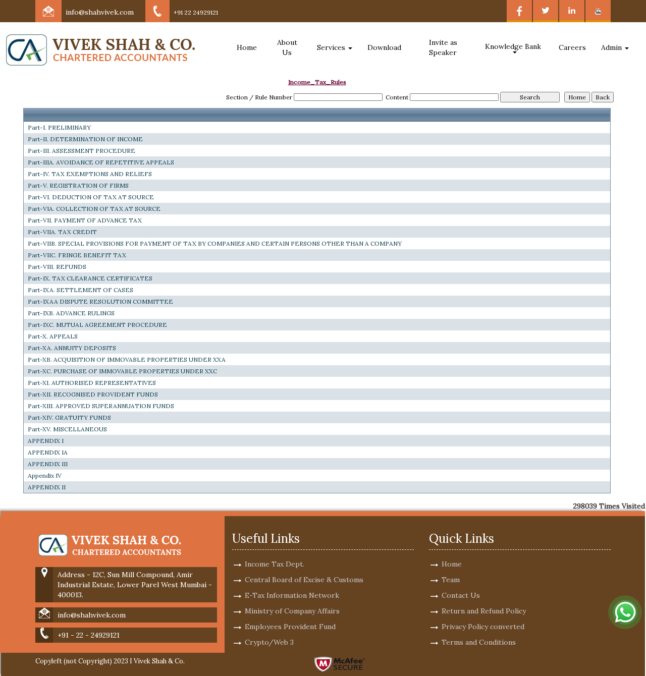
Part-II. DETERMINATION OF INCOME (85, 139)
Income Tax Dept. (274, 564)
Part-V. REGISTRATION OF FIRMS (78, 185)
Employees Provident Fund (290, 626)
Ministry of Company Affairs (292, 610)
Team (451, 579)
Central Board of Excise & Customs (304, 579)
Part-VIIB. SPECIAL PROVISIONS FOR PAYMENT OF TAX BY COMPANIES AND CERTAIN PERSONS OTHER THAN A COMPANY (215, 243)
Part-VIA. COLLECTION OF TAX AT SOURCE (94, 208)
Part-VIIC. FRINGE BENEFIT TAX (77, 255)
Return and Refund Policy (484, 610)
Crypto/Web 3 (269, 642)
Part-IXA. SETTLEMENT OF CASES (80, 290)
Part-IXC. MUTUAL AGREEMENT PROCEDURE (97, 324)
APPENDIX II (47, 487)
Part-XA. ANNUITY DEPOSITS (72, 348)
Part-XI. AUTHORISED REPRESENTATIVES (92, 382)
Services (332, 47)
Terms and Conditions (479, 642)
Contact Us (461, 595)
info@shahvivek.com (100, 12)
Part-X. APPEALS (53, 336)
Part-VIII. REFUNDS (57, 266)
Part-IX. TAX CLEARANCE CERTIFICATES (90, 278)
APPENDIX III (48, 464)
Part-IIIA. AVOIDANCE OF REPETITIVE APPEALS (101, 162)
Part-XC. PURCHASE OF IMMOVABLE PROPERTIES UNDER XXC (122, 371)
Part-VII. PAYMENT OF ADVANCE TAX (85, 220)
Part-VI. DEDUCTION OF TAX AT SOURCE (91, 197)
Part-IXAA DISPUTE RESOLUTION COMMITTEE (100, 301)
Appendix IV (45, 475)
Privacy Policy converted (483, 626)
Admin (612, 47)
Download (384, 47)
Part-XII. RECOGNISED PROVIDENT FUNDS (93, 394)
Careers (572, 47)
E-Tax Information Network (292, 595)
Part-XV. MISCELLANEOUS (67, 429)
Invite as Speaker (443, 47)
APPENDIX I (46, 440)
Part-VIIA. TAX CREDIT (62, 232)
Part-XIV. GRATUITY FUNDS (69, 417)
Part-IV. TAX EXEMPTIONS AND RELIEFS (90, 174)
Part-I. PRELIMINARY (59, 127)
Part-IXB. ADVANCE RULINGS (71, 313)
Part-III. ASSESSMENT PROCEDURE (81, 150)
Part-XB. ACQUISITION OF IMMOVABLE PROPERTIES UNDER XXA (127, 359)
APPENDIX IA (48, 452)
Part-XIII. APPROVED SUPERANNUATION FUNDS (101, 406)
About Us (287, 47)
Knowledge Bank (514, 46)
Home (247, 47)
